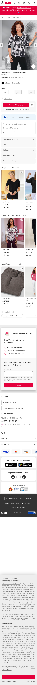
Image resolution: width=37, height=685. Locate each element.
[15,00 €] (12, 185)
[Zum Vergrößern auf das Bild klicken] (33, 66)
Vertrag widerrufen (11, 498)
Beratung (5, 444)
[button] (2, 3)
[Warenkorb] (34, 3)
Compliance (28, 503)
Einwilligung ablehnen (9, 682)
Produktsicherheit (9, 155)
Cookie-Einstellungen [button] (18, 507)
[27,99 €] (12, 281)
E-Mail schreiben (9, 403)
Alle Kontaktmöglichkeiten (14, 408)
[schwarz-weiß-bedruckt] (2, 83)
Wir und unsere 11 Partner (11, 584)
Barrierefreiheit (9, 503)
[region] (18, 630)
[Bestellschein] (24, 3)
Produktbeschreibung (10, 139)
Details (5, 145)
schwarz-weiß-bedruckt (12, 83)
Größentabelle (8, 99)
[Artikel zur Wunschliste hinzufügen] (32, 105)
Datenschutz (29, 498)
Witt (3, 433)
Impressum (19, 503)
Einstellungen (30, 682)
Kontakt (4, 397)
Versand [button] (20, 77)
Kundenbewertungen (10, 161)
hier (13, 606)
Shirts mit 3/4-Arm (17, 17)
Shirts (8, 17)
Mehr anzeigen (15, 380)
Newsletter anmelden (24, 8)
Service (4, 439)
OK (18, 677)
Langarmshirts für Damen (12, 316)
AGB (21, 498)
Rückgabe (6, 150)
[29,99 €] (12, 233)
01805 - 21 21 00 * (10, 421)
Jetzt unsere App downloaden (18, 460)
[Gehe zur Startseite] (8, 3)
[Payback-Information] (32, 513)
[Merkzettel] (29, 3)
